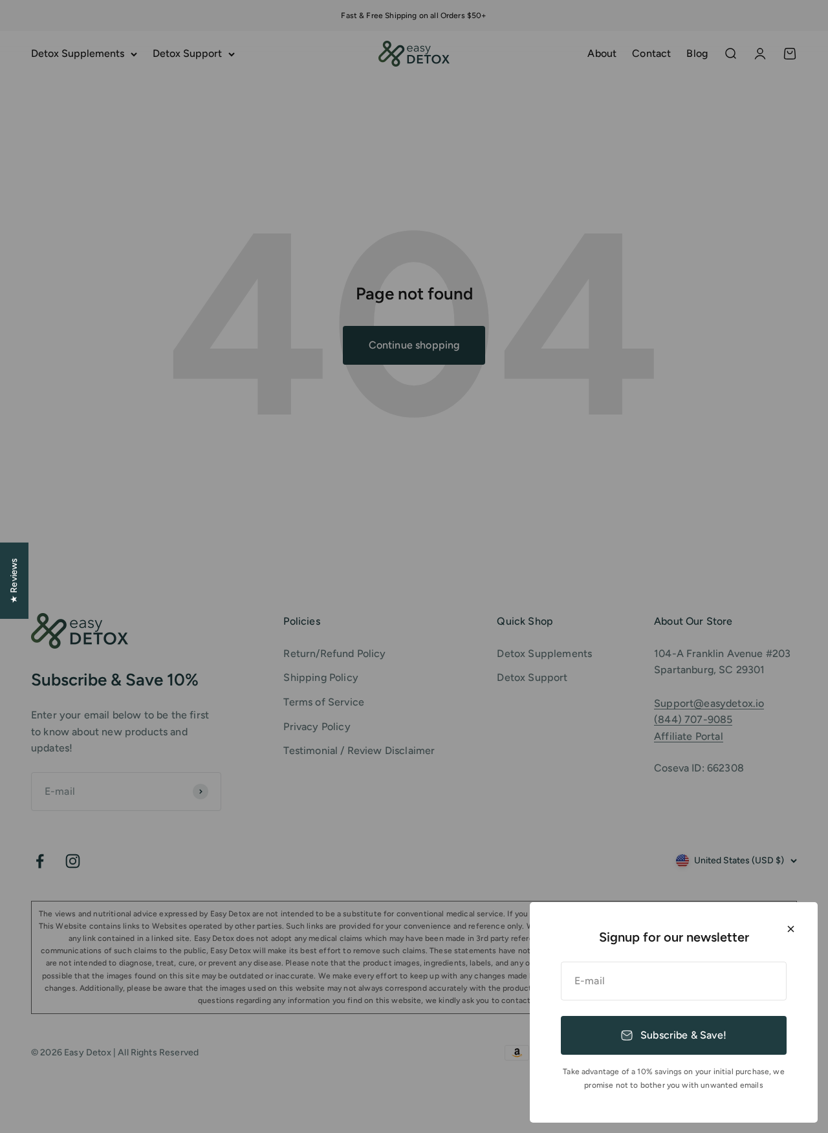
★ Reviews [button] (13, 580)
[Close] (791, 929)
